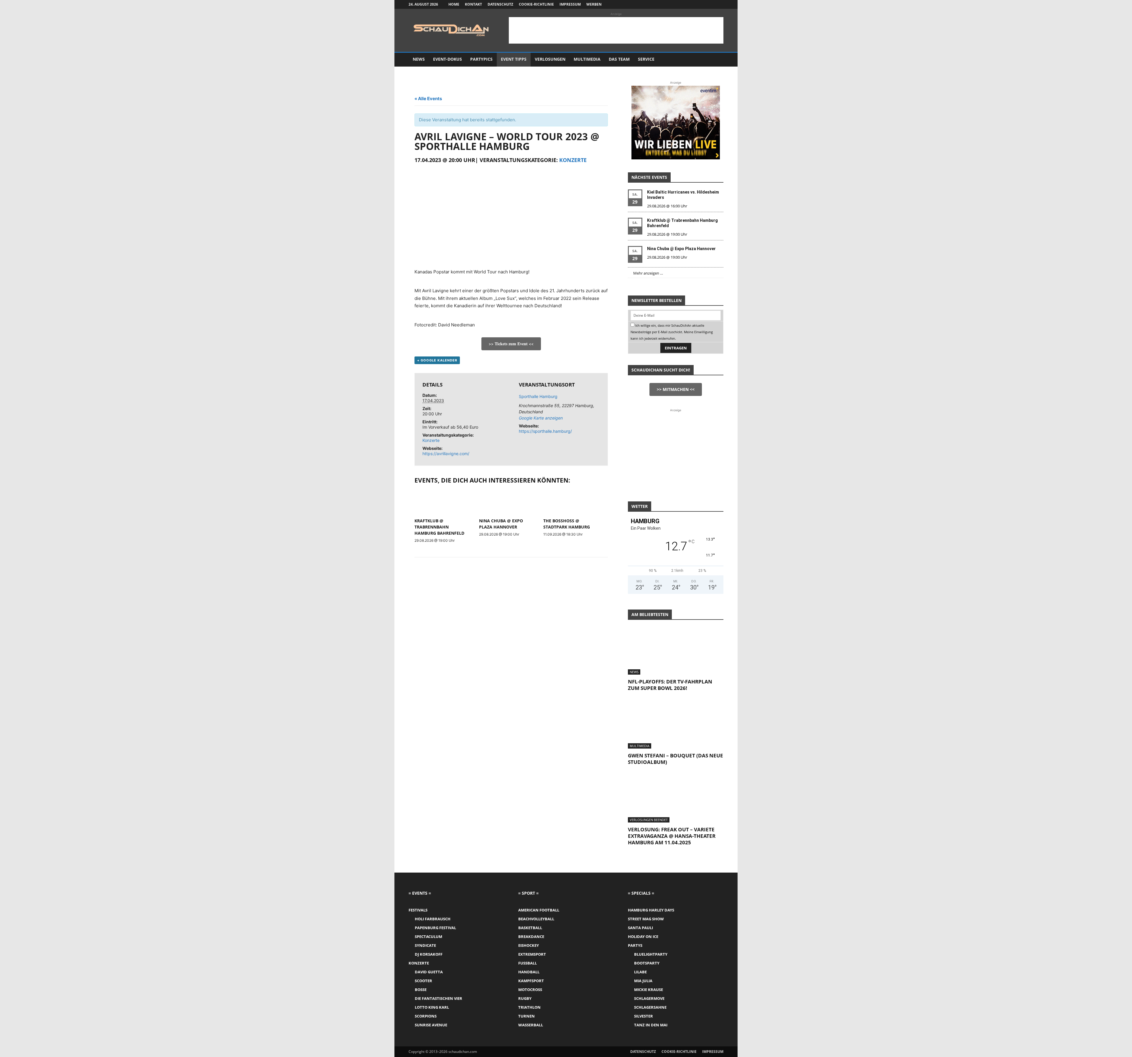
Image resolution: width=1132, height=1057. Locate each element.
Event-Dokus (447, 59)
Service (646, 59)
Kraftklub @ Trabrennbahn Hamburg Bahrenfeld (439, 527)
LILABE (640, 972)
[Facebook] (689, 4)
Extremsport (532, 954)
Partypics (481, 59)
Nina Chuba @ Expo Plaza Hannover (681, 248)
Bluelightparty (650, 954)
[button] (716, 59)
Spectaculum (428, 936)
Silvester (643, 1016)
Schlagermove (649, 998)
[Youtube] (719, 4)
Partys (635, 945)
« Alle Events (428, 98)
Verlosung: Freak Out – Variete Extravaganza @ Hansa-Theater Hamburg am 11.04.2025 (671, 836)
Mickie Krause (648, 989)
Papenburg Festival (435, 927)
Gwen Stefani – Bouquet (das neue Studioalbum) (675, 758)
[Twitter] (709, 4)
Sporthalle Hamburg (538, 396)
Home (453, 4)
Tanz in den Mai (650, 1025)
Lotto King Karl (432, 1007)
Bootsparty (646, 963)
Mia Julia (643, 980)
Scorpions (426, 1016)
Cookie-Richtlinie (536, 4)
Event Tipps (513, 59)
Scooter (423, 980)
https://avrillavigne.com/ (445, 453)
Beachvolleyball (536, 918)
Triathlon (529, 1007)
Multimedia (587, 59)
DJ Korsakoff (428, 954)
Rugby (525, 998)
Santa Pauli (640, 927)
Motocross (530, 989)
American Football (538, 910)
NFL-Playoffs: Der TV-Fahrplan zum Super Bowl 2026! (670, 684)
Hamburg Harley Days (651, 910)
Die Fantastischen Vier (438, 998)
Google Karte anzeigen (541, 417)
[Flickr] (699, 4)
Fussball (527, 963)
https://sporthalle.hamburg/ (545, 431)
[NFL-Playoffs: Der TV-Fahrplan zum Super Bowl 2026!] (675, 651)
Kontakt (473, 4)
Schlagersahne (650, 1007)
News (419, 59)
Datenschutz (500, 4)
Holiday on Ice (643, 936)
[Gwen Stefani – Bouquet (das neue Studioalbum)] (675, 725)
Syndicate (425, 945)
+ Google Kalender (437, 360)
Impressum (570, 4)
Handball (528, 972)
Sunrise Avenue (431, 1025)
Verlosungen (550, 59)
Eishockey (528, 945)
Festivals (418, 910)
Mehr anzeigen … (648, 273)
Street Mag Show (646, 918)
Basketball (530, 927)
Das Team (619, 59)
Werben (594, 4)
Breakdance (531, 936)
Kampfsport (531, 980)
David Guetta (429, 972)
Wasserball (530, 1025)
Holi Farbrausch (432, 918)
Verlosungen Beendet (649, 819)
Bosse (421, 989)
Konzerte (573, 159)
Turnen (526, 1016)
